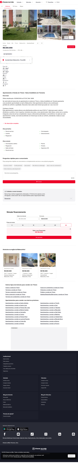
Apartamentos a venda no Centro (14, 314)
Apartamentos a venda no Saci (49, 305)
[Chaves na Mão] (7, 2)
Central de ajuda (6, 416)
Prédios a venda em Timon (47, 292)
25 (55, 225)
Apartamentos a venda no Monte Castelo (16, 310)
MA (12, 43)
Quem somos (6, 358)
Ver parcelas (71, 46)
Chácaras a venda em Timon (48, 290)
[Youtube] (18, 434)
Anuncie (38, 2)
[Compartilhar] (38, 43)
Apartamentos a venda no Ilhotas (14, 323)
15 (33, 225)
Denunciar (8, 198)
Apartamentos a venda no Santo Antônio (16, 303)
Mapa (21, 6)
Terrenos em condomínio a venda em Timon (17, 296)
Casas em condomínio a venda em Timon (51, 287)
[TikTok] (32, 434)
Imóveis (19, 2)
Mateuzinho (22, 43)
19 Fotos (15, 6)
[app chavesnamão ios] (22, 429)
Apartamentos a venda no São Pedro (50, 312)
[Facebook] (4, 434)
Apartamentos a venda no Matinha (50, 314)
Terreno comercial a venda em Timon (15, 292)
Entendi (71, 456)
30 (66, 225)
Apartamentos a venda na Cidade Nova (51, 316)
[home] (39, 449)
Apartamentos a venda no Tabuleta (50, 307)
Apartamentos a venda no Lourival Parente (17, 319)
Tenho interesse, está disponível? (12, 168)
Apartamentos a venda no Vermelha (15, 312)
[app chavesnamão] (9, 429)
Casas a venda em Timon (12, 287)
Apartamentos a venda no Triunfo (49, 303)
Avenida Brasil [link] (30, 43)
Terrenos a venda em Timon (13, 290)
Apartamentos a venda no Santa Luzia (16, 305)
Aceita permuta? (18, 165)
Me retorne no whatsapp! (39, 165)
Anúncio (7, 6)
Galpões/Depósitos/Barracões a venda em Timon (54, 294)
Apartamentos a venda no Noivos (49, 321)
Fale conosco (6, 361)
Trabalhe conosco (7, 366)
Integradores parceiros (8, 363)
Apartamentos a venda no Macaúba (50, 310)
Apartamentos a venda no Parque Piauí (16, 316)
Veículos (28, 2)
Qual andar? (27, 165)
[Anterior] (66, 37)
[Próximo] (71, 37)
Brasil (8, 43)
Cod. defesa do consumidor (9, 368)
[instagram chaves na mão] (46, 434)
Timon (16, 43)
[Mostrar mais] (71, 198)
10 (22, 225)
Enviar (40, 181)
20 (44, 225)
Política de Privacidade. (28, 456)
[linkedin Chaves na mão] (59, 434)
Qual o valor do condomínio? (54, 165)
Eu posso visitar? (8, 165)
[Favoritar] (42, 43)
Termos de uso (17, 456)
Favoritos (50, 2)
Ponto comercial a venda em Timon (15, 294)
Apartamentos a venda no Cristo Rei (15, 321)
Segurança (5, 371)
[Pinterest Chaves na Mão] (73, 434)
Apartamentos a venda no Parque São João (17, 307)
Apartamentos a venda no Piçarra (49, 323)
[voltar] (2, 6)
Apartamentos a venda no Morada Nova (51, 319)
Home (4, 43)
